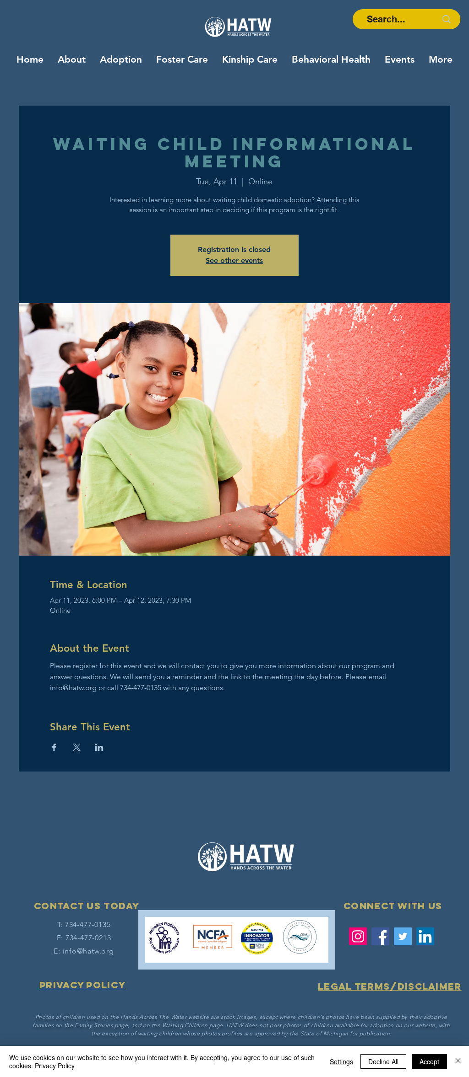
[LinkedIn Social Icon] (425, 936)
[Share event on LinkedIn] (99, 747)
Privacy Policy (55, 1065)
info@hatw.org (88, 951)
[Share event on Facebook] (54, 747)
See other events (234, 260)
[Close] (458, 1061)
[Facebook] (380, 936)
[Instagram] (358, 936)
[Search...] (446, 19)
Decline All (383, 1061)
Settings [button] (341, 1061)
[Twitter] (403, 936)
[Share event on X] (76, 747)
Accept (429, 1061)
